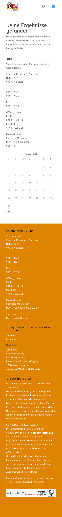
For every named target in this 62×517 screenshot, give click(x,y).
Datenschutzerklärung (17, 317)
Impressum (11, 314)
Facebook (11, 339)
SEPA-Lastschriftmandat (18, 365)
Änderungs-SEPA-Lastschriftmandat (23, 369)
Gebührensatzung (15, 353)
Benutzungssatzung (15, 357)
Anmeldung (12, 349)
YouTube (10, 335)
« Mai (9, 212)
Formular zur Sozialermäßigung (22, 361)
